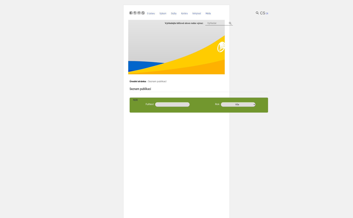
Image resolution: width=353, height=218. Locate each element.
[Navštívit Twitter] (142, 8)
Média (208, 13)
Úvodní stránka (138, 81)
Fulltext (150, 104)
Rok (217, 104)
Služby (173, 13)
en (267, 13)
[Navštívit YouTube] (138, 8)
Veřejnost (196, 13)
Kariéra (184, 13)
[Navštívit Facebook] (130, 8)
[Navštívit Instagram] (134, 8)
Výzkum (163, 13)
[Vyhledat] (257, 13)
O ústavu (151, 13)
